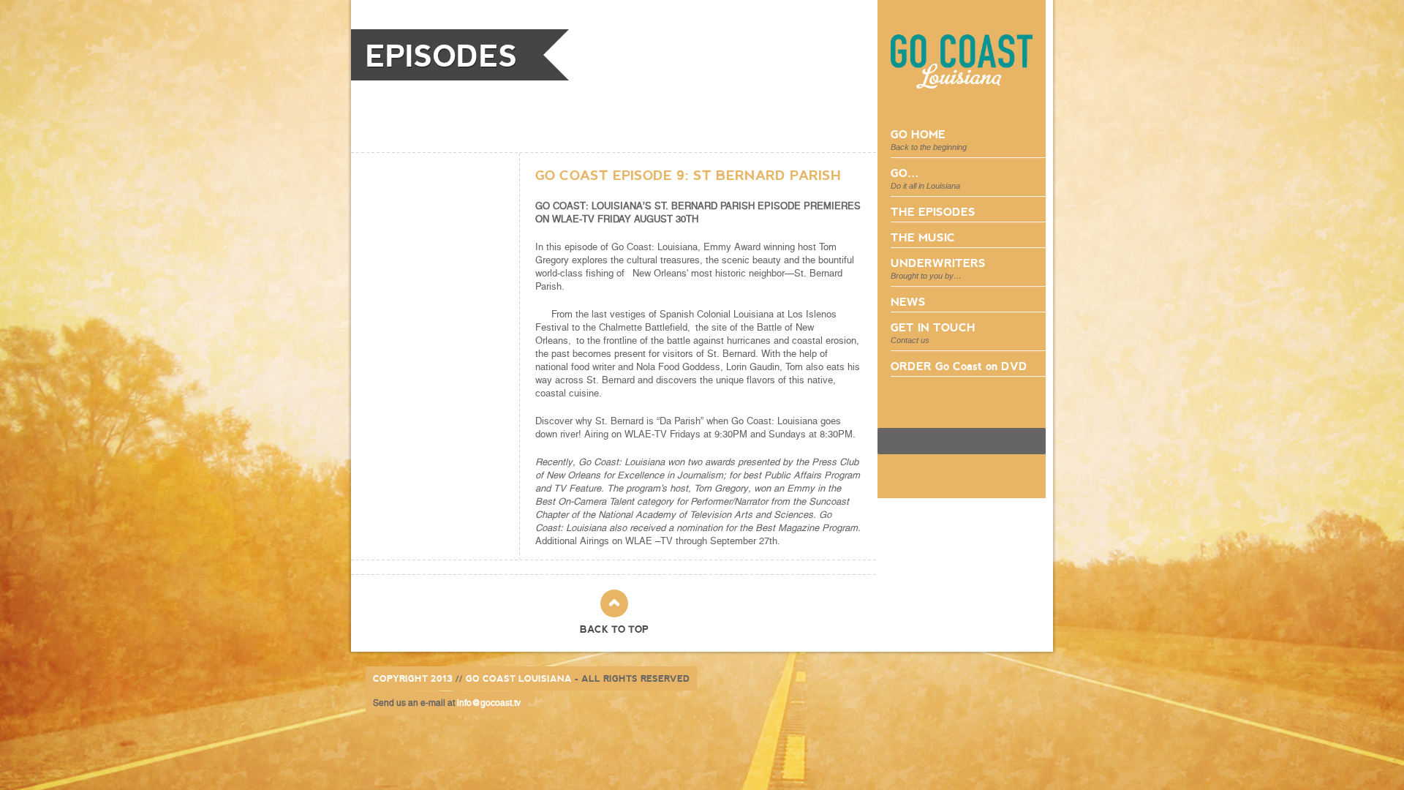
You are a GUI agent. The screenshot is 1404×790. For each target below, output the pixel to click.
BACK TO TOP (614, 629)
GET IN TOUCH (933, 332)
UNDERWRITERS (938, 267)
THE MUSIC (923, 237)
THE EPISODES (933, 211)
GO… (925, 177)
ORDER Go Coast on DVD (959, 365)
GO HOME (929, 139)
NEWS (908, 301)
